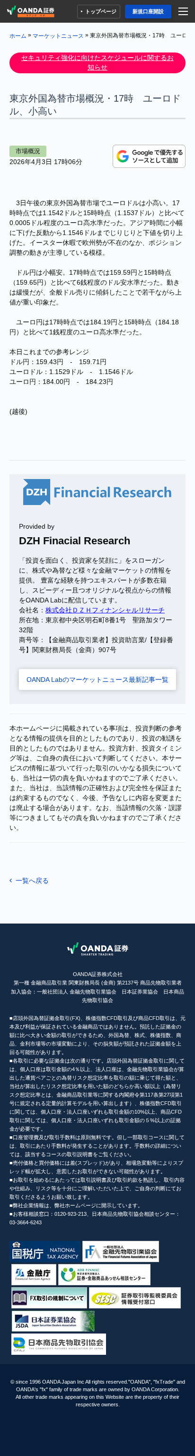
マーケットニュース (58, 35)
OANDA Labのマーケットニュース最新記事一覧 (97, 679)
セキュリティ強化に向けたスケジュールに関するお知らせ (97, 62)
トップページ (100, 11)
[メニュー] (184, 11)
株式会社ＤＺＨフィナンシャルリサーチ (105, 610)
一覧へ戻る (32, 880)
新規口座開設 (148, 11)
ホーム (18, 35)
